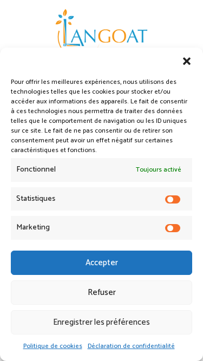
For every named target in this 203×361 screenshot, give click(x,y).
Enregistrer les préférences (101, 322)
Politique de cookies (52, 346)
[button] (186, 61)
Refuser (102, 292)
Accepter (102, 263)
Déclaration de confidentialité (131, 346)
